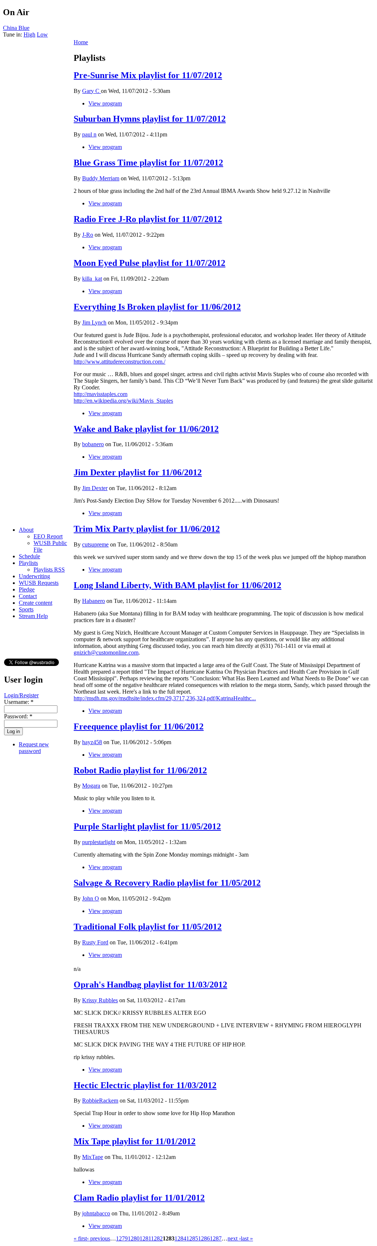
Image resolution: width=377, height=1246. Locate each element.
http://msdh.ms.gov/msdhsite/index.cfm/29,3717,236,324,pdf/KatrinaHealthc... (165, 698)
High (29, 34)
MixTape (92, 1157)
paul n (89, 134)
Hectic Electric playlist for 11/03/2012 (145, 1085)
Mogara (91, 785)
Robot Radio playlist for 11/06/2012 (140, 770)
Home (81, 42)
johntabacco (96, 1213)
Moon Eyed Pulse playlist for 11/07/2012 (149, 263)
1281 (145, 1238)
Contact (28, 596)
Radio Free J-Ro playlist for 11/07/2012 (148, 219)
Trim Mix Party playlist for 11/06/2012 (147, 529)
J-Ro (87, 235)
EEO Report (48, 536)
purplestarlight (98, 842)
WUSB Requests (39, 583)
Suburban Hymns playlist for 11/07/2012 (150, 119)
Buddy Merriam (100, 178)
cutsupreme (95, 544)
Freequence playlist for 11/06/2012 (139, 726)
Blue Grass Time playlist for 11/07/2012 (148, 162)
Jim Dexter (95, 488)
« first (80, 1238)
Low (42, 34)
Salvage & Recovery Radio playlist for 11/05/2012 (167, 883)
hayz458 (92, 742)
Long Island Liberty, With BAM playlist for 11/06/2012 (177, 585)
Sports (26, 609)
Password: (18, 716)
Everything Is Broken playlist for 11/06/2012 (157, 307)
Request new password (34, 747)
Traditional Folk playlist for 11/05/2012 (148, 926)
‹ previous (98, 1238)
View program (105, 103)
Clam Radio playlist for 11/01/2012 (139, 1197)
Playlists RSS (49, 569)
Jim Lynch (94, 322)
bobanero (93, 444)
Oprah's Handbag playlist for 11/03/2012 (150, 984)
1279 (122, 1238)
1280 (134, 1238)
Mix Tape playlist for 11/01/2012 (134, 1141)
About (26, 530)
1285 (192, 1238)
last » (247, 1238)
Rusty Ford (95, 942)
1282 (157, 1238)
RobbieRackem (100, 1100)
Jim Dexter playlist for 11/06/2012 (138, 472)
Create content (35, 603)
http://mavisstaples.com (100, 394)
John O (90, 898)
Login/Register (21, 695)
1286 (204, 1238)
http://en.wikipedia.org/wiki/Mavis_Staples (123, 401)
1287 (216, 1238)
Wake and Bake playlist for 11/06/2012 (146, 429)
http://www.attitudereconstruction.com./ (119, 361)
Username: (19, 702)
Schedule (29, 556)
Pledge (27, 589)
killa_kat (92, 278)
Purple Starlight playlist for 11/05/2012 (147, 826)
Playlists (28, 563)
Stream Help (33, 616)
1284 (180, 1238)
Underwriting (34, 576)
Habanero (93, 601)
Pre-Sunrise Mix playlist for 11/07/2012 (148, 75)
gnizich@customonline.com (106, 652)
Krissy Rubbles (100, 1000)
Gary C (91, 91)
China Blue (16, 28)
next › (234, 1238)
